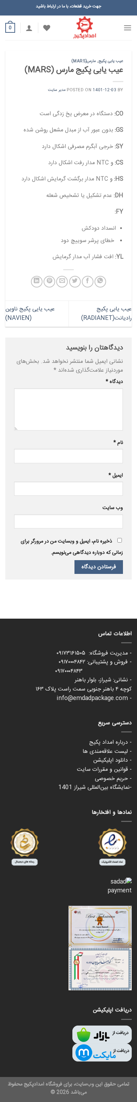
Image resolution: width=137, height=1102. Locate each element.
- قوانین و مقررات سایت (104, 769)
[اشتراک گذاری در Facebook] (87, 281)
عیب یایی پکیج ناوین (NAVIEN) (30, 314)
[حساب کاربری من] (29, 28)
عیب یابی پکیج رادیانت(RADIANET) (106, 314)
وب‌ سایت (113, 508)
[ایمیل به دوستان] (62, 281)
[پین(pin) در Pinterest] (49, 281)
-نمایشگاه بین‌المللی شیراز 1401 (95, 787)
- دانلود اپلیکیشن (112, 760)
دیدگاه (114, 382)
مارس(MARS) (83, 61)
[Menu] (127, 27)
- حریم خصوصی (113, 778)
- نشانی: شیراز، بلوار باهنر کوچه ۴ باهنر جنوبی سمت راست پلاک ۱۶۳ (83, 685)
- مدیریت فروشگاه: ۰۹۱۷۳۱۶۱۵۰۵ (94, 653)
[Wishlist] (46, 28)
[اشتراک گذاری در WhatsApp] (100, 281)
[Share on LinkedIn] (37, 281)
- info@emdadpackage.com (94, 698)
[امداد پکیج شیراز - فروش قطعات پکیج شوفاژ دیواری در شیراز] (85, 28)
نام (118, 443)
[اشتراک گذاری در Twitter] (75, 281)
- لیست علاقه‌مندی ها (107, 751)
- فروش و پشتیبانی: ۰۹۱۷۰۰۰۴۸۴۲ (95, 662)
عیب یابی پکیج (110, 61)
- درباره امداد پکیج (110, 742)
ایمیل (116, 475)
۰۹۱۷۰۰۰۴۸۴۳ (93, 671)
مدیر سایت (57, 90)
